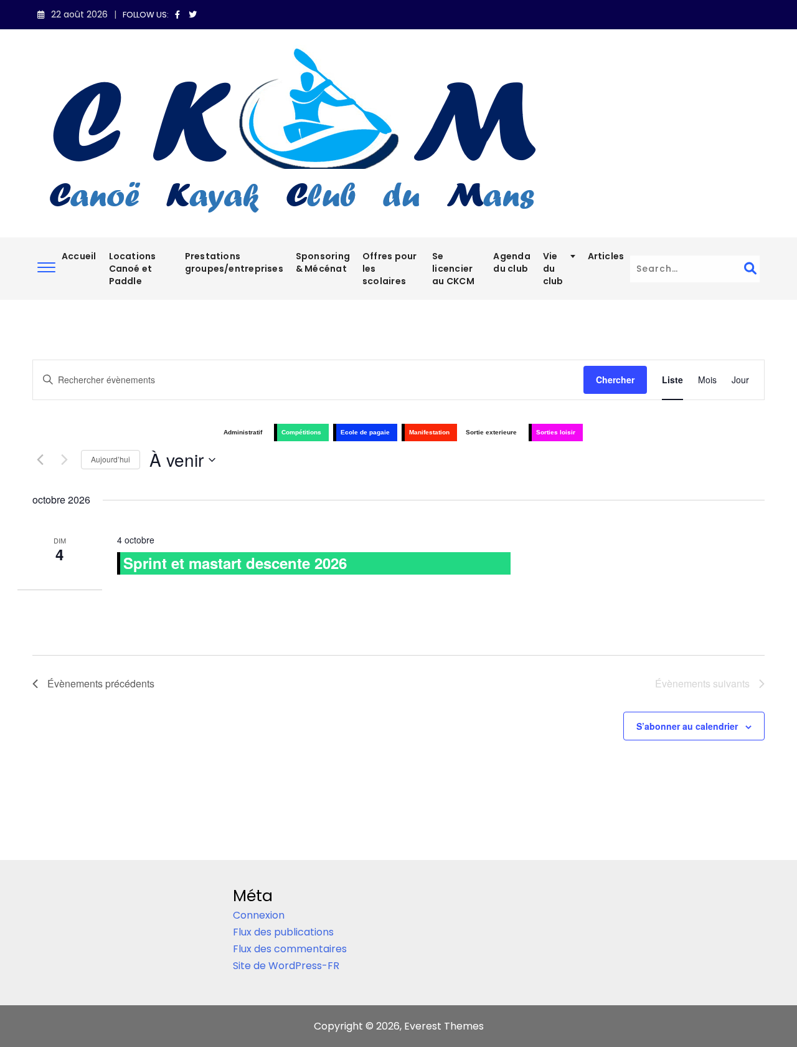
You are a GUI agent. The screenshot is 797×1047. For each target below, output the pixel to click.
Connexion (259, 915)
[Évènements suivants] (64, 459)
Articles (606, 256)
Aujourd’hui (110, 459)
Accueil (79, 256)
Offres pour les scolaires (389, 268)
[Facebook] (179, 14)
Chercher (615, 379)
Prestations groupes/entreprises (234, 262)
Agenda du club (511, 262)
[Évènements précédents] (39, 459)
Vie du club (553, 268)
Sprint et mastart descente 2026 (235, 562)
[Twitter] (193, 14)
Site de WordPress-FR (286, 966)
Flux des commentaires (290, 949)
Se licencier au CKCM (453, 268)
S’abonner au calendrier (687, 726)
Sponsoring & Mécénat (323, 262)
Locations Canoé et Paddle (132, 268)
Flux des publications (283, 932)
